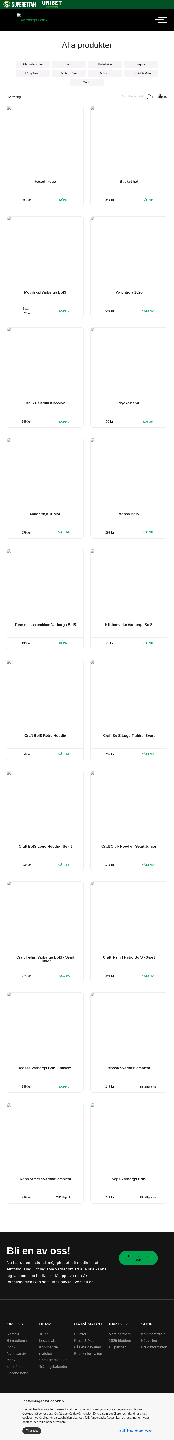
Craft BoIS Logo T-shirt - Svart (129, 736)
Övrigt (87, 82)
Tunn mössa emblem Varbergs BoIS (45, 625)
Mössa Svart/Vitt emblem (129, 1068)
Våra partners (120, 1334)
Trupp (43, 1334)
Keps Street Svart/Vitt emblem (45, 1179)
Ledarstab (47, 1341)
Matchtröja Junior (45, 514)
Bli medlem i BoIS (138, 1258)
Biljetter (80, 1334)
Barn (68, 64)
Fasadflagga (45, 181)
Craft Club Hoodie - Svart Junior (129, 846)
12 (153, 97)
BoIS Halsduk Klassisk (45, 403)
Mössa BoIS (128, 514)
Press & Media (86, 1341)
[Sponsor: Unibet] (51, 3)
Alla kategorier (32, 64)
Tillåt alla (32, 1430)
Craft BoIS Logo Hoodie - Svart (45, 846)
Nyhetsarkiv (16, 1353)
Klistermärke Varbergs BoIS (129, 625)
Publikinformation (88, 1353)
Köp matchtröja (153, 1334)
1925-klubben (120, 1341)
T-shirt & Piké (141, 73)
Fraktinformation (154, 1347)
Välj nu (148, 310)
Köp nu (64, 200)
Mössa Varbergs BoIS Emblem (45, 1068)
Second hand (17, 1373)
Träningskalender (53, 1367)
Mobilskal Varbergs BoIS (45, 292)
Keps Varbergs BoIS (128, 1179)
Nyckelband (128, 403)
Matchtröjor (69, 73)
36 (165, 97)
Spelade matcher (53, 1360)
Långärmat (33, 73)
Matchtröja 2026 (129, 292)
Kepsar (141, 64)
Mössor (105, 73)
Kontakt (13, 1334)
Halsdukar (105, 64)
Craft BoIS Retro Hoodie (45, 736)
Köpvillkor (149, 1341)
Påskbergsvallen (87, 1347)
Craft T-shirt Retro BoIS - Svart (129, 957)
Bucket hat (129, 181)
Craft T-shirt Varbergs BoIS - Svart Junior (45, 959)
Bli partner (117, 1347)
